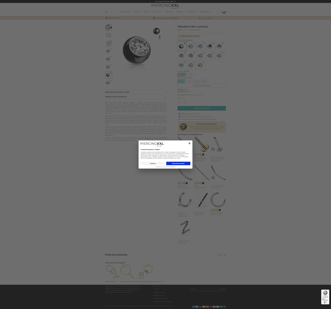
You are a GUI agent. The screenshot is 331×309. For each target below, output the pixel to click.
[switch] (325, 302)
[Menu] (328, 291)
